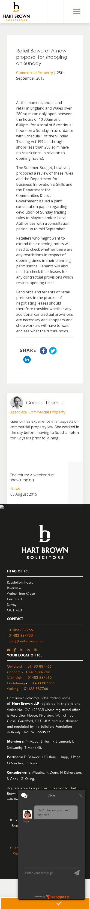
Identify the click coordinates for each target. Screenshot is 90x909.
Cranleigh (14, 677)
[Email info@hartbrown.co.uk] (8, 650)
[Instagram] (35, 650)
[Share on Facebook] (43, 353)
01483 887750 (21, 635)
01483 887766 (21, 629)
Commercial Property (34, 72)
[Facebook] (15, 650)
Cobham (14, 671)
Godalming (16, 682)
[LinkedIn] (28, 650)
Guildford (14, 666)
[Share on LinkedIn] (27, 361)
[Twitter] (21, 650)
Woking (12, 688)
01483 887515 (40, 677)
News (15, 488)
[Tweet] (53, 353)
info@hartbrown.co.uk (26, 640)
